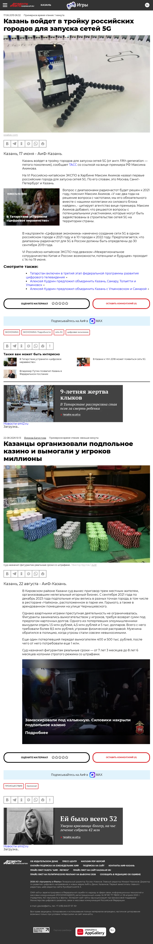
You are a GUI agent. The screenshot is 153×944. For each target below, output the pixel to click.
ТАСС (73, 165)
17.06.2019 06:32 (12, 15)
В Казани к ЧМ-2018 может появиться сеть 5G (119, 359)
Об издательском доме (44, 861)
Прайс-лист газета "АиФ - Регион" (49, 870)
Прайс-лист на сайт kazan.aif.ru (92, 870)
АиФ (94, 565)
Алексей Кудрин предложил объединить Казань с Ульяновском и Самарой (88, 289)
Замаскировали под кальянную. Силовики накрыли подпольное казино (78, 722)
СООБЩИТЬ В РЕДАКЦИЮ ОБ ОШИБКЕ (120, 874)
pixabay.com (11, 134)
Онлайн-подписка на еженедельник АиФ (54, 865)
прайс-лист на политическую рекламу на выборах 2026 (63, 874)
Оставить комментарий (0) (121, 303)
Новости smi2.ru (16, 423)
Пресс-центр (69, 861)
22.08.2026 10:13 (12, 437)
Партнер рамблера (62, 930)
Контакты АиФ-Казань (122, 865)
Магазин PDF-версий (93, 861)
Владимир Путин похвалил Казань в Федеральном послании (41, 372)
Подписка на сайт (93, 865)
